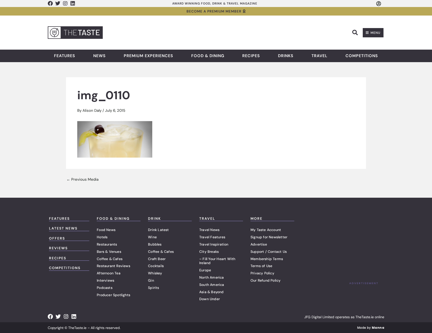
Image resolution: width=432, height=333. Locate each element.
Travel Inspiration (213, 244)
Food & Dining (207, 55)
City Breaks (209, 251)
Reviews (58, 248)
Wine (152, 237)
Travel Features (212, 237)
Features (64, 55)
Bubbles (155, 244)
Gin (151, 280)
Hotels (102, 237)
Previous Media (82, 179)
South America (211, 284)
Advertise (258, 244)
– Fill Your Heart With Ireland (217, 261)
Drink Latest (158, 230)
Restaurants (107, 244)
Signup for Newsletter (268, 237)
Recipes (251, 55)
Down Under (209, 299)
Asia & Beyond (211, 292)
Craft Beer (157, 259)
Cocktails (156, 266)
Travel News (209, 230)
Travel (320, 55)
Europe (205, 270)
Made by (370, 327)
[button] (355, 33)
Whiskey (155, 273)
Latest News (63, 228)
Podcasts (104, 287)
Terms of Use (261, 266)
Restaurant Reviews (113, 266)
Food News (106, 230)
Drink (154, 218)
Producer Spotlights (113, 295)
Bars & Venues (109, 251)
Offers (57, 238)
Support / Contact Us (268, 251)
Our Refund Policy (265, 280)
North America (211, 277)
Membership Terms (266, 259)
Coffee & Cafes (109, 259)
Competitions (362, 55)
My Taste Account (265, 230)
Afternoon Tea (108, 273)
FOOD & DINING (113, 218)
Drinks (286, 55)
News (99, 55)
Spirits (153, 287)
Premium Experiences (148, 55)
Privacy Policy (262, 273)
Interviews (105, 280)
